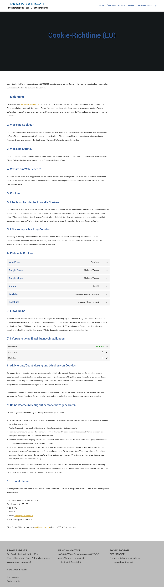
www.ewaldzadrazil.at (121, 562)
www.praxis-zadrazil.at (19, 562)
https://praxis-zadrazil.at (30, 104)
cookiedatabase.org (42, 527)
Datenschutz (13, 581)
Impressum (13, 577)
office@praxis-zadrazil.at (71, 558)
